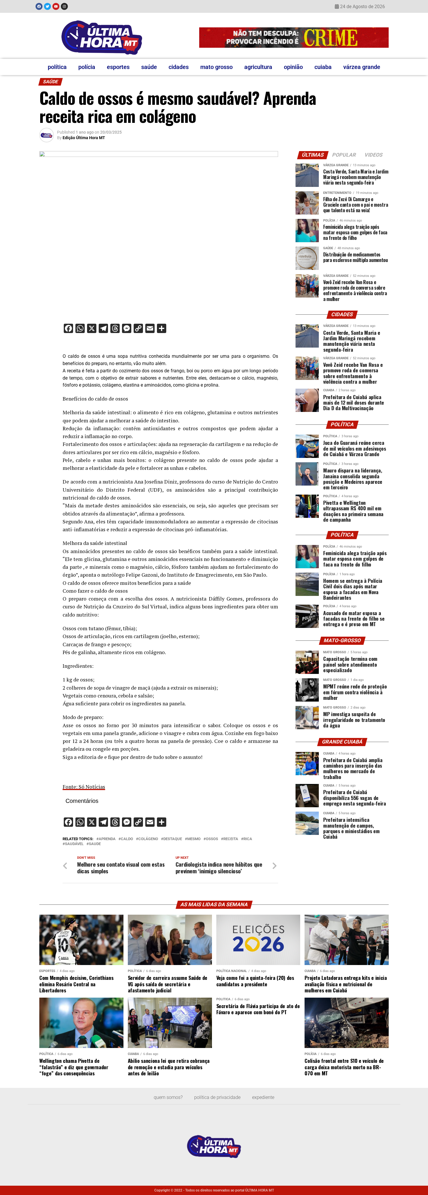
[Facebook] (39, 6)
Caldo (127, 839)
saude (95, 844)
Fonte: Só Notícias (84, 786)
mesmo (194, 839)
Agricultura (258, 66)
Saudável (74, 844)
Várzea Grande (361, 66)
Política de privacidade (217, 1097)
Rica (247, 839)
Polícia (86, 66)
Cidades (179, 66)
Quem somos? (168, 1097)
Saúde (149, 66)
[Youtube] (55, 6)
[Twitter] (47, 6)
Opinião (293, 66)
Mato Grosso (216, 66)
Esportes (118, 66)
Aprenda (107, 839)
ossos (212, 839)
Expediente (263, 1097)
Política (57, 66)
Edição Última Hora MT (84, 137)
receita (230, 839)
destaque (172, 839)
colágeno (148, 839)
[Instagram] (64, 6)
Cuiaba (323, 66)
